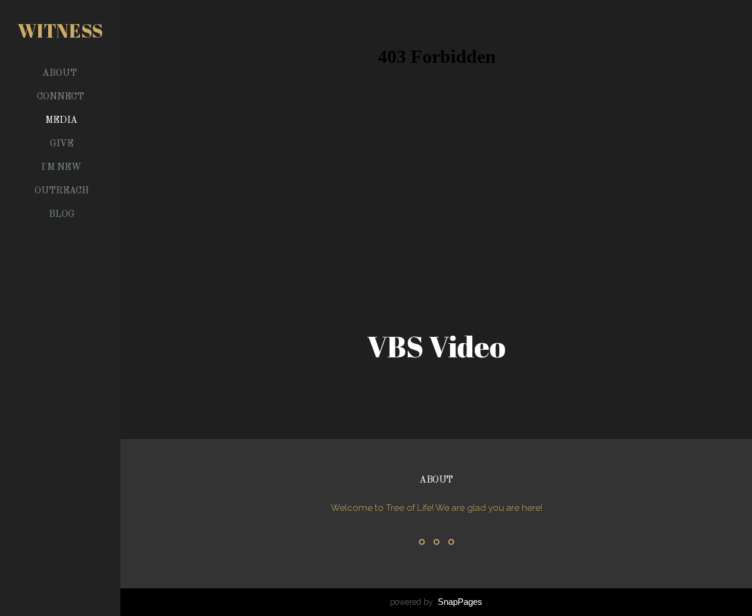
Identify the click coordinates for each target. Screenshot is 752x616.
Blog (62, 214)
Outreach (62, 191)
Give (61, 144)
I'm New (61, 167)
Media (61, 120)
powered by (436, 602)
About (60, 73)
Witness (60, 30)
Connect (61, 97)
